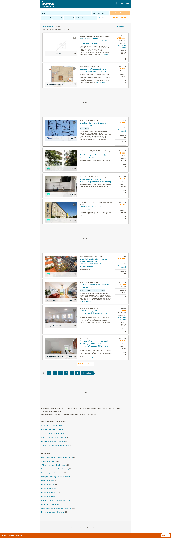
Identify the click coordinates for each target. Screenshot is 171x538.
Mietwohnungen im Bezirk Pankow (52, 473)
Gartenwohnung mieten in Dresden (52, 425)
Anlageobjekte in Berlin (48, 461)
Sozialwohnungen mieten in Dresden (53, 441)
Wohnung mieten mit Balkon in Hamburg (54, 465)
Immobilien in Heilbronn (48, 492)
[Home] (48, 4)
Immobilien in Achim (47, 484)
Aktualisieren (121, 13)
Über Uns (59, 527)
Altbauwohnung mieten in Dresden (52, 429)
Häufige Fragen (69, 527)
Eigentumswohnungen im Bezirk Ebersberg (55, 469)
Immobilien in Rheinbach (49, 488)
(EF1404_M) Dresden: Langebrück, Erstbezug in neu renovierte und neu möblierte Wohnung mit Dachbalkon (95, 343)
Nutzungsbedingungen (82, 527)
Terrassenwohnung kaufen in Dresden (53, 433)
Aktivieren (165, 535)
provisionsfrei (103, 17)
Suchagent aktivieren (120, 17)
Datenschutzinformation (108, 527)
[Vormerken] (74, 38)
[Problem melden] (75, 53)
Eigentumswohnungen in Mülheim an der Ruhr (56, 500)
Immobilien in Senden (48, 496)
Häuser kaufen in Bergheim (50, 504)
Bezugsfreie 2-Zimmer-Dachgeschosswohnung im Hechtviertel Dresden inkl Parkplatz (96, 40)
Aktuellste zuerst (121, 26)
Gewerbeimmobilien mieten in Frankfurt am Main (56, 508)
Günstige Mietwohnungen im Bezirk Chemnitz (55, 477)
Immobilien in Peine (47, 480)
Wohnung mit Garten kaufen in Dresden (53, 437)
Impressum (95, 527)
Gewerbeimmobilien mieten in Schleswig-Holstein (57, 457)
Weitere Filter (80, 17)
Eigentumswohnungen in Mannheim (52, 512)
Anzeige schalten (124, 3)
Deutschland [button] (109, 3)
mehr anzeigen (105, 54)
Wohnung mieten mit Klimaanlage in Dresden (55, 445)
